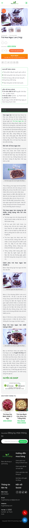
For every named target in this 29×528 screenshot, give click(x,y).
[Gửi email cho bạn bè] (11, 62)
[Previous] (3, 17)
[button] (2, 3)
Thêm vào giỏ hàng (16, 50)
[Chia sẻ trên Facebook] (5, 62)
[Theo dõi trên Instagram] (20, 492)
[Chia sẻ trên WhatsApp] (2, 62)
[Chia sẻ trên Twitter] (8, 62)
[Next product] (2, 43)
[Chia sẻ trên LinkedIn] (17, 62)
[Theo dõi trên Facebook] (17, 492)
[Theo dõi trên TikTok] (23, 492)
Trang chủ (4, 35)
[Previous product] (6, 43)
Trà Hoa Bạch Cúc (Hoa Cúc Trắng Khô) (22, 416)
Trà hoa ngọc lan (18, 121)
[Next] (25, 17)
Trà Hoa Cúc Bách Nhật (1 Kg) (7, 416)
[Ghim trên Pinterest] (14, 62)
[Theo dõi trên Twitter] (26, 492)
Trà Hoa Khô (13, 35)
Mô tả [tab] (4, 110)
